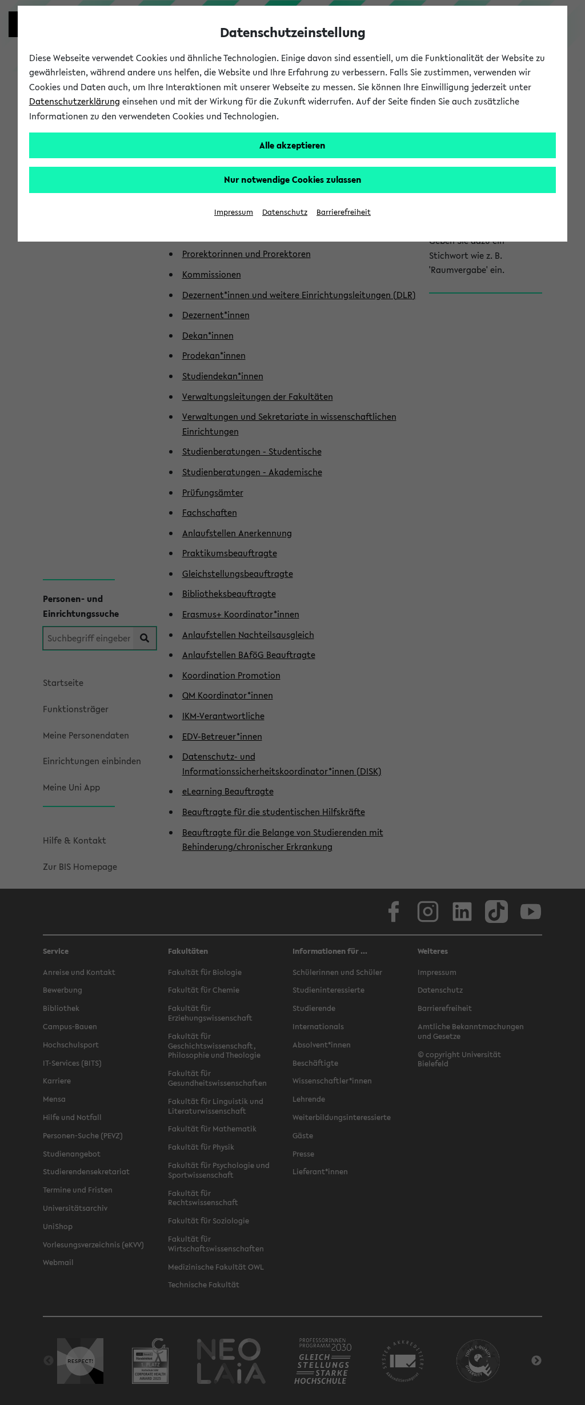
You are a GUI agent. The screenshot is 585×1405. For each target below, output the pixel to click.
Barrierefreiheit (343, 212)
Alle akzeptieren (292, 145)
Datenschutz (284, 212)
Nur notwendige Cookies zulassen (293, 179)
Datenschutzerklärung (74, 101)
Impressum (233, 212)
